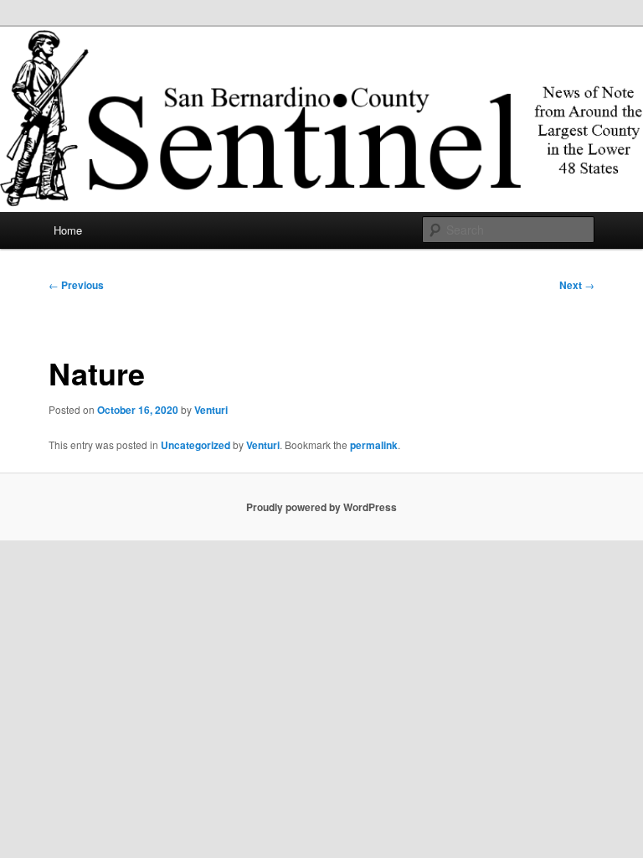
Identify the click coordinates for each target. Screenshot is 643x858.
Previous (76, 284)
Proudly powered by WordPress (321, 506)
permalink (374, 444)
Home (68, 230)
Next (576, 284)
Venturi (211, 409)
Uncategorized (195, 444)
